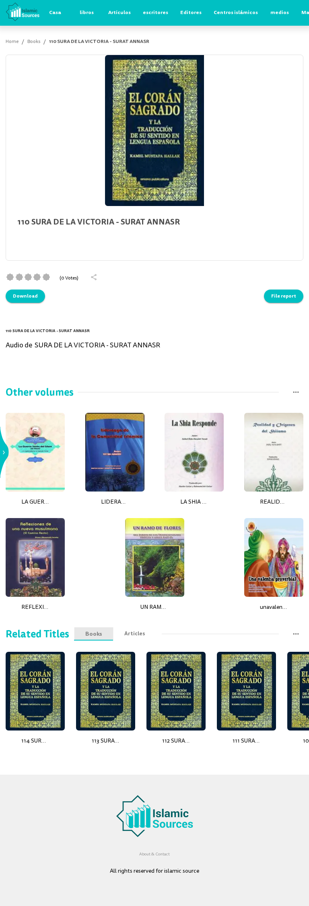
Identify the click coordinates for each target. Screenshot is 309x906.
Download (25, 296)
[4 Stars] (37, 277)
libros (87, 12)
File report (283, 296)
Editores (191, 12)
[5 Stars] (46, 277)
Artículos (119, 12)
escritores (155, 12)
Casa (55, 12)
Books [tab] (93, 633)
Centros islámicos (236, 12)
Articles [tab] (134, 633)
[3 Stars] (28, 277)
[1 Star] (10, 277)
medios (279, 12)
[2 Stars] (18, 277)
